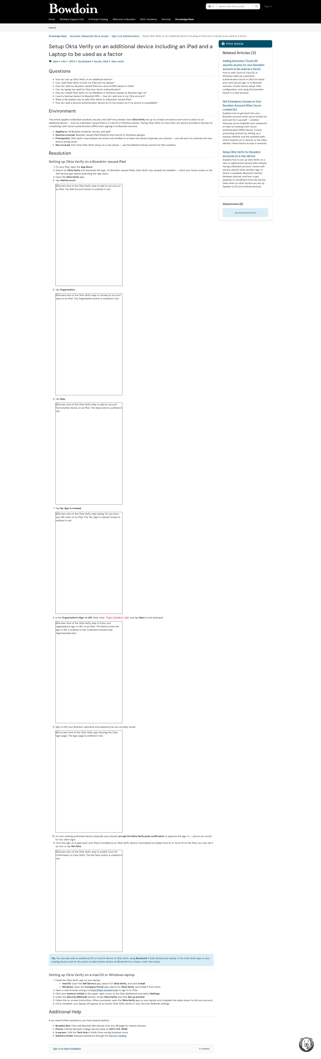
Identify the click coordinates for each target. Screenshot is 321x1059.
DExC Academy (148, 19)
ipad (55, 61)
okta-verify (117, 61)
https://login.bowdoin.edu (104, 990)
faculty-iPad (101, 61)
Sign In (268, 6)
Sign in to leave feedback (67, 1048)
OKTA (72, 61)
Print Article (234, 44)
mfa (63, 61)
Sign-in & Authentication (125, 35)
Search (54, 27)
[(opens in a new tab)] (73, 8)
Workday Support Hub (72, 19)
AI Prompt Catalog (98, 19)
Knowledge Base (184, 19)
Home (52, 19)
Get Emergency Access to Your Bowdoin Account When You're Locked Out (242, 105)
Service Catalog (117, 1035)
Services (166, 19)
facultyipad (84, 61)
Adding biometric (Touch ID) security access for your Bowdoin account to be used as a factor (243, 65)
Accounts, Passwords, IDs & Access (89, 35)
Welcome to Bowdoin (124, 19)
